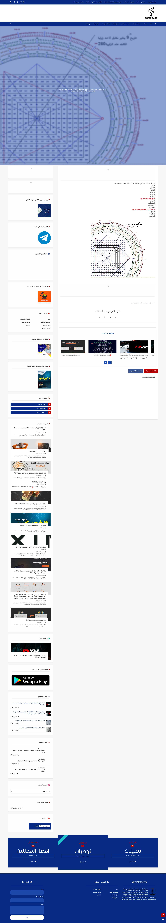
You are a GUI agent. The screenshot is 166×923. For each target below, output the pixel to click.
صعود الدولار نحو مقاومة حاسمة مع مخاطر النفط (32, 727)
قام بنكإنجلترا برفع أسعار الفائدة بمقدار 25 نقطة (30, 503)
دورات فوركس (106, 23)
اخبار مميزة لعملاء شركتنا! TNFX (36, 620)
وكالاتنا (88, 24)
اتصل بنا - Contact (129, 2)
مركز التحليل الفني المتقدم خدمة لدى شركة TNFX (30, 473)
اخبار (151, 23)
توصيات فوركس (136, 23)
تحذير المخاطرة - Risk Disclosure (113, 2)
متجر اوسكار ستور (42, 412)
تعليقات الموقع (150, 371)
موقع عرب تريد (42, 404)
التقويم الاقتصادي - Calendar (94, 2)
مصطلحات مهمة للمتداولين (37, 451)
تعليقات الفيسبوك (135, 371)
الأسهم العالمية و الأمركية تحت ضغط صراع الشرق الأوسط (30, 720)
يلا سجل (132, 861)
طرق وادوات (115, 23)
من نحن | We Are (141, 2)
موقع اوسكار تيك (42, 408)
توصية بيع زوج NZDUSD (39, 482)
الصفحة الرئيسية (152, 2)
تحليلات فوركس (125, 23)
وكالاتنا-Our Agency (78, 2)
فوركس (145, 23)
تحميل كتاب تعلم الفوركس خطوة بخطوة (33, 525)
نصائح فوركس (96, 23)
